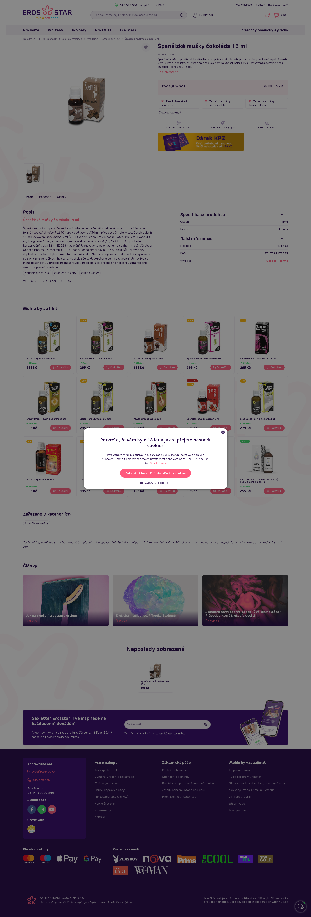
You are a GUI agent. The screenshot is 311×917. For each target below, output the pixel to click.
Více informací (159, 463)
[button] (155, 483)
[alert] (155, 458)
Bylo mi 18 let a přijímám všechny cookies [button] (155, 473)
